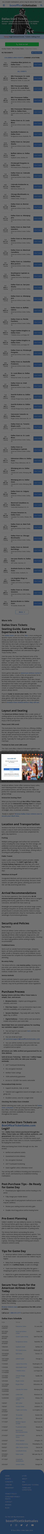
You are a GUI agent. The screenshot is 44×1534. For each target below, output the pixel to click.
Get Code (11, 769)
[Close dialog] (42, 755)
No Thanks (11, 771)
